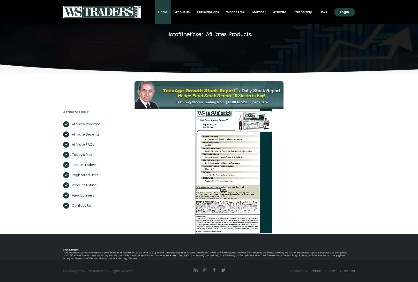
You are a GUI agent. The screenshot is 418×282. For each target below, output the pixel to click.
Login (344, 12)
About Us (182, 12)
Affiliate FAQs (83, 144)
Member (259, 12)
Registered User (85, 175)
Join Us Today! (84, 164)
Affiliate (279, 12)
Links (323, 12)
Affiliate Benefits (86, 134)
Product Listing (84, 185)
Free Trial (349, 271)
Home (163, 12)
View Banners (83, 195)
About (297, 271)
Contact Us (81, 205)
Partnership (303, 12)
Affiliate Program (86, 124)
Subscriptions (208, 12)
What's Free (235, 12)
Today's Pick (82, 154)
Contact (315, 271)
